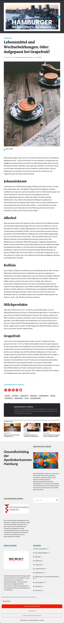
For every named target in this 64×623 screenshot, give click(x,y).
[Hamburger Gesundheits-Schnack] (32, 17)
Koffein (52, 395)
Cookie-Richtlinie (24, 620)
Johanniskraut (43, 395)
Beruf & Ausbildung (40, 549)
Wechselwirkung (35, 398)
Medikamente (19, 398)
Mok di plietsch (39, 582)
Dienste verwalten (6, 601)
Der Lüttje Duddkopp (41, 553)
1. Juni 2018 (38, 57)
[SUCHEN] (57, 500)
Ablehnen (32, 611)
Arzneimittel (24, 395)
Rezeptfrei (38, 586)
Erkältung (38, 560)
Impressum (41, 620)
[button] (5, 390)
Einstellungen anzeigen (32, 615)
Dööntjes (37, 556)
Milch (26, 398)
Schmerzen (38, 590)
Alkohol (7, 395)
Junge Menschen (40, 568)
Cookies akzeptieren (32, 606)
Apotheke (15, 395)
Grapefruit (33, 395)
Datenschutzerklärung (33, 620)
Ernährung (8, 38)
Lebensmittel (9, 398)
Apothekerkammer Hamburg (23, 57)
